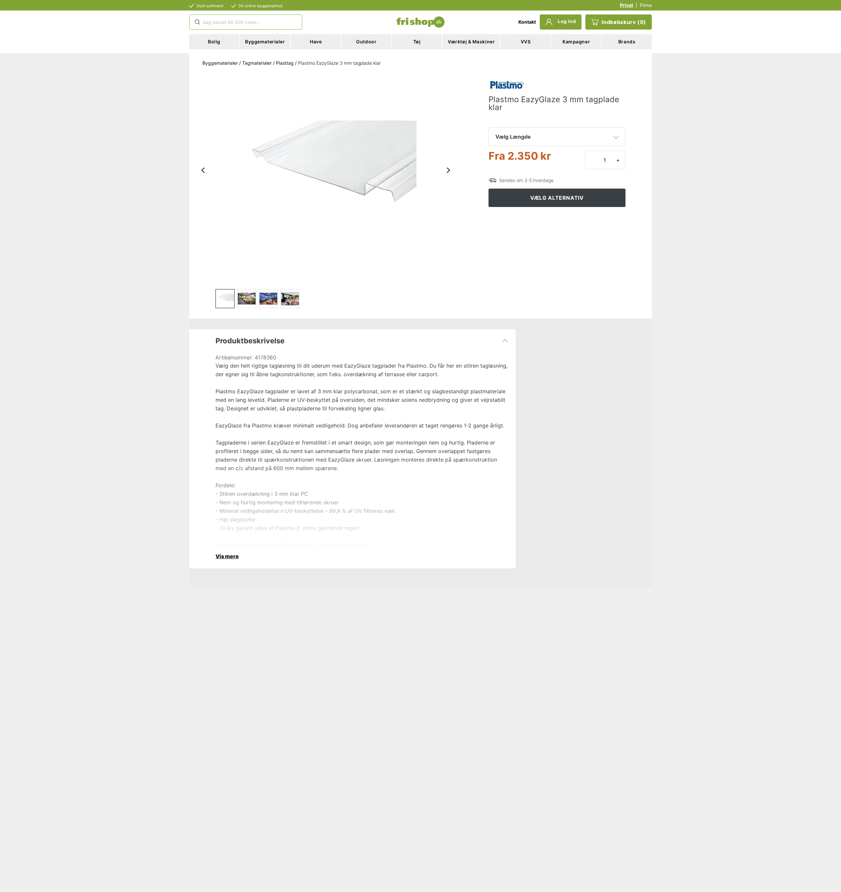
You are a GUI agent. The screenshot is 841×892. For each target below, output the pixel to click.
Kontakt (527, 22)
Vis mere (227, 556)
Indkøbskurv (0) (624, 22)
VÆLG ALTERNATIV (557, 197)
